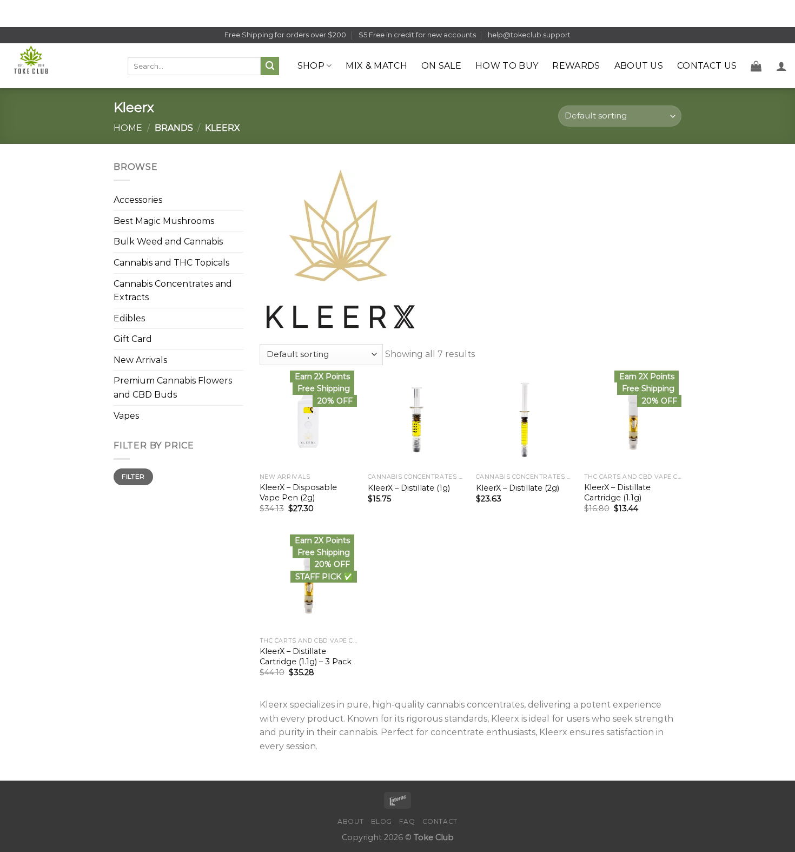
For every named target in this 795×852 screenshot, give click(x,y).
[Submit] (270, 66)
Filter (133, 476)
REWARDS (576, 66)
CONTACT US (707, 66)
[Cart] (756, 66)
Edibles (129, 318)
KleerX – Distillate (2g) (517, 488)
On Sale (441, 66)
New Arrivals (140, 360)
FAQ (407, 821)
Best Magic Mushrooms (164, 221)
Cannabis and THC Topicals (171, 262)
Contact (440, 821)
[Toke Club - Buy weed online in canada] (59, 65)
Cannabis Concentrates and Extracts (173, 290)
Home (128, 128)
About (350, 821)
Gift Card (133, 339)
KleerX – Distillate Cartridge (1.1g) (617, 493)
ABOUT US (639, 66)
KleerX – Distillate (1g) (409, 488)
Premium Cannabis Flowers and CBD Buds (173, 387)
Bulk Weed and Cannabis (168, 241)
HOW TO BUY (506, 66)
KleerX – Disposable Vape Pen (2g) (298, 493)
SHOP (310, 66)
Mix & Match (376, 66)
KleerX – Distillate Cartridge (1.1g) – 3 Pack (306, 656)
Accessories (138, 200)
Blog (381, 821)
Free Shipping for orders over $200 (285, 35)
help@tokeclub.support (529, 35)
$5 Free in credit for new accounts (417, 35)
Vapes (126, 416)
